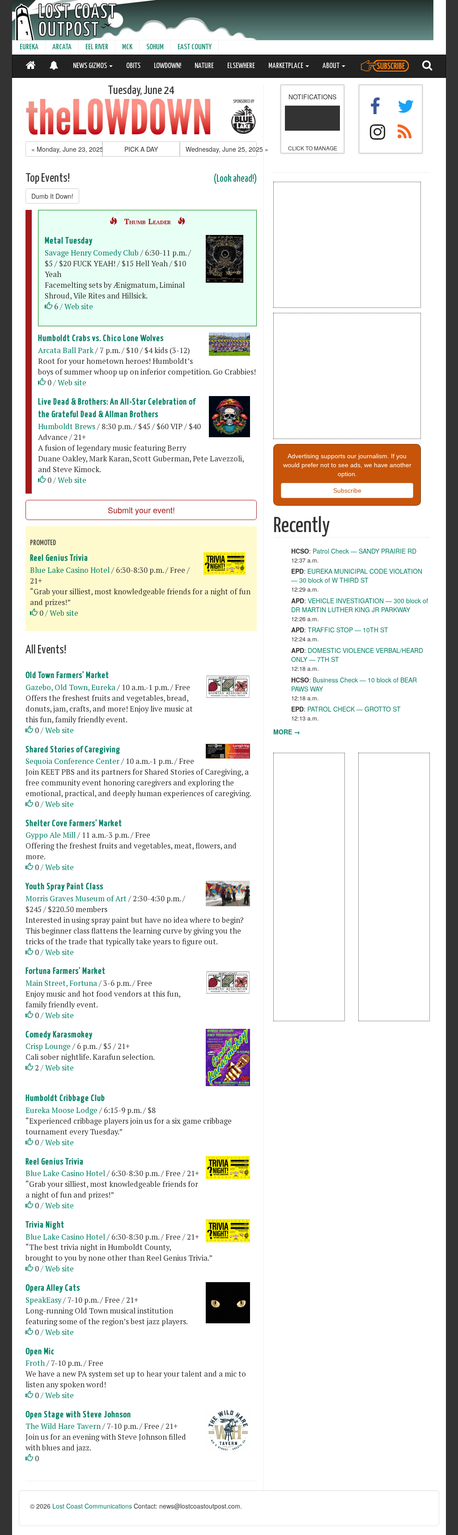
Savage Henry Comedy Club (92, 253)
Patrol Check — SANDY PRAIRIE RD (364, 550)
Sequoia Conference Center (72, 761)
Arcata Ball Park (65, 350)
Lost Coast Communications (92, 1505)
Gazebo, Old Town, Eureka (70, 687)
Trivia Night (44, 1225)
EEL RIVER (96, 47)
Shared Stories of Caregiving (72, 750)
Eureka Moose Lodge (61, 1110)
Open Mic (40, 1351)
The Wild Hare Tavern (63, 1426)
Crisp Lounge (48, 1046)
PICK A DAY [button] (141, 149)
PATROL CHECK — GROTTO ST (354, 708)
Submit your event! (141, 510)
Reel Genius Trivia (59, 558)
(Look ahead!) (235, 179)
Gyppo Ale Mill (50, 835)
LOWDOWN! (167, 66)
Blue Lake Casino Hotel (70, 570)
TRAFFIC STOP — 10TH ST (348, 629)
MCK (127, 47)
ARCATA (62, 47)
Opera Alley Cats (52, 1288)
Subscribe (347, 490)
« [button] (66, 149)
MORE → (286, 731)
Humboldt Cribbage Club (65, 1098)
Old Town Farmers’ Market (67, 675)
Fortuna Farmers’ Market (65, 971)
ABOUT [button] (331, 66)
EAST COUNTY (195, 47)
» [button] (221, 149)
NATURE (204, 66)
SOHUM (155, 47)
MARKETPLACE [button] (286, 66)
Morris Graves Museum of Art (76, 899)
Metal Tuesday (69, 241)
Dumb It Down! (52, 196)
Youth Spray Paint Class (64, 887)
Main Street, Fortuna (61, 983)
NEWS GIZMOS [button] (90, 66)
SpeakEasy (43, 1300)
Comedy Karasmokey (59, 1035)
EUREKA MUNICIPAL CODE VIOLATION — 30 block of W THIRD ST (356, 575)
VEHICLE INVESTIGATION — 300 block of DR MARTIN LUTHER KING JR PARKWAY (359, 605)
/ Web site (76, 306)
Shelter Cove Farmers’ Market (73, 823)
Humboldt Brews (66, 426)
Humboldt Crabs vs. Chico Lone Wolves (101, 338)
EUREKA (29, 47)
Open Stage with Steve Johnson (78, 1415)
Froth (35, 1363)
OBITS (133, 66)
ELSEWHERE (241, 66)
